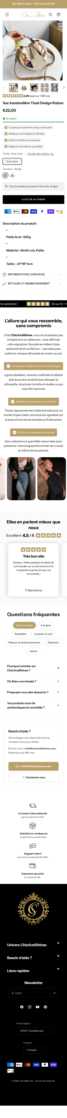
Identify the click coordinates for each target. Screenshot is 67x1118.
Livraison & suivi (43, 633)
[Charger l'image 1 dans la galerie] (13, 87)
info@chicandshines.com (36, 766)
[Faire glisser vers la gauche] (3, 87)
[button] (7, 14)
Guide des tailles (39, 153)
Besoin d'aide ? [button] (19, 958)
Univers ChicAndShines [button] (26, 945)
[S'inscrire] (54, 993)
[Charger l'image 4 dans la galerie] (45, 87)
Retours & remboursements (24, 642)
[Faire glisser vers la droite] (64, 87)
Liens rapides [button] (18, 971)
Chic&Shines (26, 1081)
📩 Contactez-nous (33, 777)
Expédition (20, 633)
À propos (46, 625)
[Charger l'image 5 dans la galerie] (55, 87)
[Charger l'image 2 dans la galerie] (24, 87)
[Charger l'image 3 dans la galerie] (34, 87)
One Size (12, 161)
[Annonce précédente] (6, 4)
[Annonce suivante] (60, 4)
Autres (33, 651)
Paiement (53, 642)
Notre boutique (24, 625)
